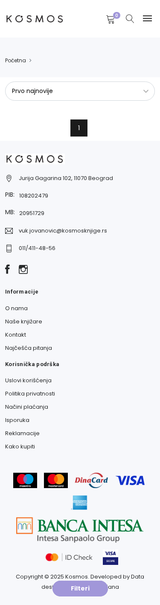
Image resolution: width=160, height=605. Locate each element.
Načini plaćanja (26, 407)
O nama (16, 308)
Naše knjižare (23, 321)
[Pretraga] (130, 19)
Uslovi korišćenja (28, 380)
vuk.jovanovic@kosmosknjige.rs (63, 231)
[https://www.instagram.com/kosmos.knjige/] (23, 270)
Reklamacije (22, 433)
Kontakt (15, 335)
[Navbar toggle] (147, 18)
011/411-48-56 (37, 248)
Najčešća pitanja (28, 348)
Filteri (80, 588)
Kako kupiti (20, 446)
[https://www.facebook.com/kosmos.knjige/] (7, 270)
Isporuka (17, 420)
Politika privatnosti (30, 394)
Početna (15, 60)
